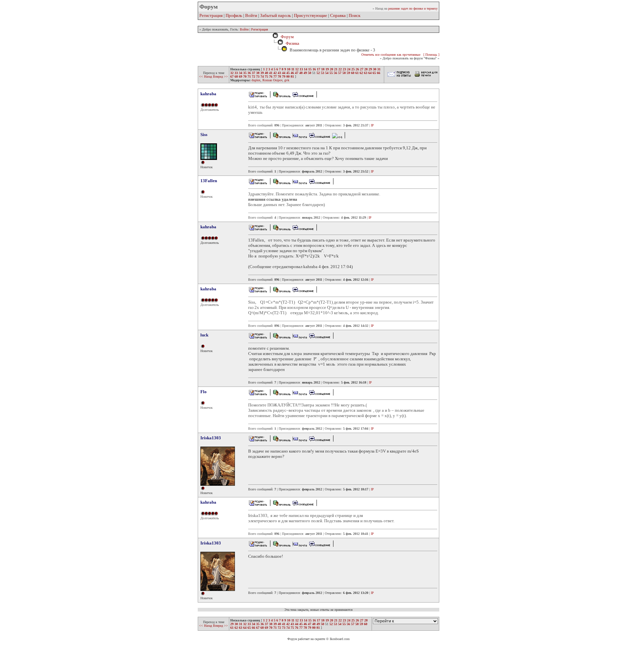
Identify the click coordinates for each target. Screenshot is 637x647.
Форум (286, 36)
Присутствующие (310, 15)
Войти (251, 15)
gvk (286, 80)
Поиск (354, 15)
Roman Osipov (272, 80)
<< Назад (206, 76)
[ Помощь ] (431, 54)
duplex (255, 80)
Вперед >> (220, 76)
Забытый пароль (275, 15)
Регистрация (211, 15)
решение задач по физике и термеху (413, 8)
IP (372, 125)
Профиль (234, 15)
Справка (338, 15)
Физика (292, 43)
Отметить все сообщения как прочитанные (390, 54)
